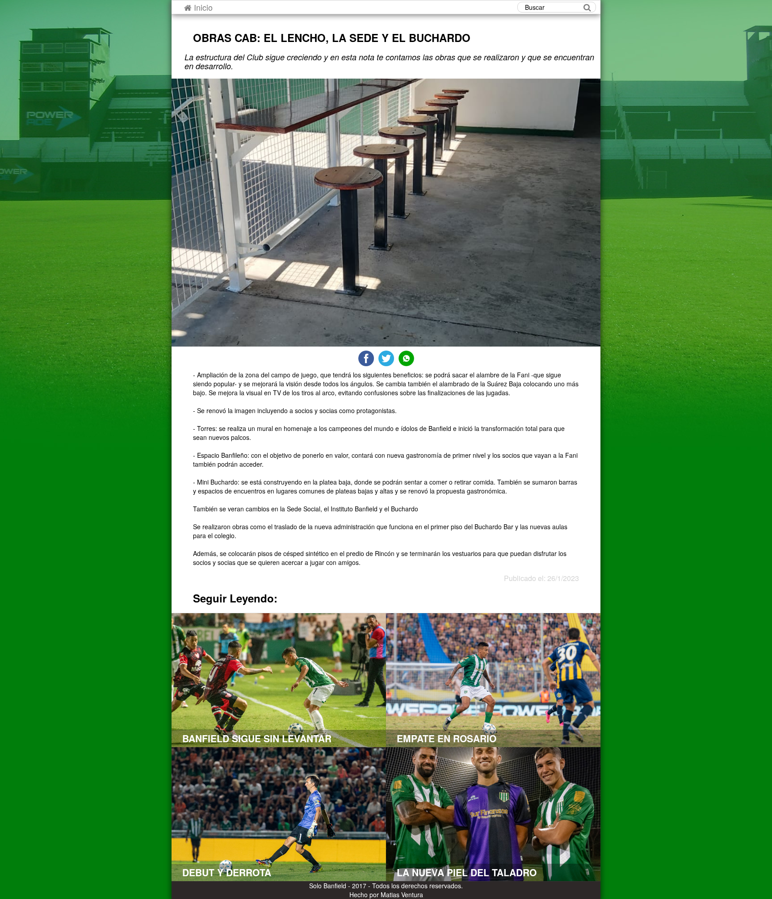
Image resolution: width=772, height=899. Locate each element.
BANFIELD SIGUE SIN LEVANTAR (256, 738)
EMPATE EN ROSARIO (446, 738)
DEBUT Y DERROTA (226, 872)
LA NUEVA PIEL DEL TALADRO (467, 872)
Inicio (202, 7)
